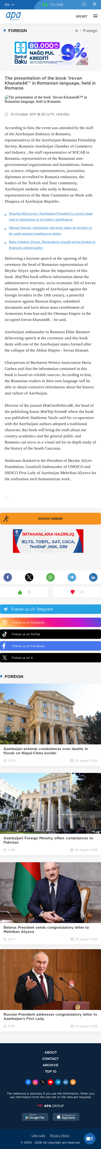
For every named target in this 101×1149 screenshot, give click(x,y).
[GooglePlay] (35, 1117)
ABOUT (50, 1052)
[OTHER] (94, 16)
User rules (38, 1135)
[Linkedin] (65, 1082)
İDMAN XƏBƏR (50, 519)
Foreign (90, 31)
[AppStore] (66, 1117)
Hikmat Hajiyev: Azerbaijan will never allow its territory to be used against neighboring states (50, 230)
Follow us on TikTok (26, 634)
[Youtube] (50, 1082)
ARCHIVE (50, 1065)
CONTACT (50, 1059)
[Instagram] (35, 1082)
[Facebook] (28, 1082)
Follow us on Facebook (28, 646)
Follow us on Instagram (28, 622)
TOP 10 (50, 1071)
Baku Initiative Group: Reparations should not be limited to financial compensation (52, 245)
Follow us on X (22, 658)
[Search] (84, 4)
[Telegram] (58, 1082)
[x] (43, 1082)
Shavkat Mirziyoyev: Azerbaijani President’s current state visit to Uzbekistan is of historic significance (51, 216)
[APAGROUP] (50, 1106)
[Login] (94, 4)
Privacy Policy (60, 1135)
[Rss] (73, 1082)
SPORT (81, 16)
